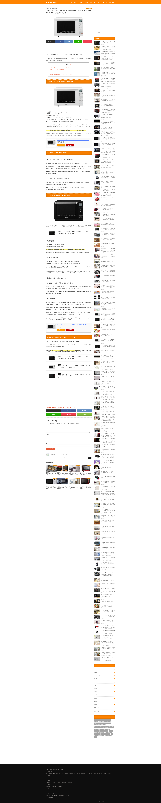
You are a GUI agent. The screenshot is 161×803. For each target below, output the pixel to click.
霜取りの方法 (70, 782)
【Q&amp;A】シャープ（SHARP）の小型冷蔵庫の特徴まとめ (108, 383)
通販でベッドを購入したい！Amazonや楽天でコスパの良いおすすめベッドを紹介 (108, 225)
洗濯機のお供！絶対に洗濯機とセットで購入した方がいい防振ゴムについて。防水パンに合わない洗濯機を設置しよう (108, 643)
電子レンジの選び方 (49, 773)
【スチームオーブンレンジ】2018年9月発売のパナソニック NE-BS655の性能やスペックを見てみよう (108, 320)
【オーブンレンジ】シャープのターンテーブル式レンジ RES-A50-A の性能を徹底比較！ (108, 127)
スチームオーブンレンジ (98, 726)
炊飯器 (91, 2)
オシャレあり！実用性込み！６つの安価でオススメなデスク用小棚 (108, 622)
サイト (47, 443)
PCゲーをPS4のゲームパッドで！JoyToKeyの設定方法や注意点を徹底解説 (107, 430)
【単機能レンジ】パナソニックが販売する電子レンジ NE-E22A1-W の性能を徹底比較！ (108, 145)
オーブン (102, 723)
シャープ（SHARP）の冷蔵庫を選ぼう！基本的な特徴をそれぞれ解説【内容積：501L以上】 (108, 435)
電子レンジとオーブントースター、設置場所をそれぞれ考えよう (108, 472)
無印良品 (102, 732)
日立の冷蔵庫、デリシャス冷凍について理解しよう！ (108, 309)
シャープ (104, 724)
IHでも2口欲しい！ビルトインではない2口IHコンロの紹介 (107, 600)
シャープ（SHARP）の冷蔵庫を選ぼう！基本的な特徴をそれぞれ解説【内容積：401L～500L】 (108, 413)
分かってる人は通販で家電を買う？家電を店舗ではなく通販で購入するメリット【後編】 (108, 627)
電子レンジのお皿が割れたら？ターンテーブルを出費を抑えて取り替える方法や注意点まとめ (108, 368)
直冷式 (106, 732)
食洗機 (95, 737)
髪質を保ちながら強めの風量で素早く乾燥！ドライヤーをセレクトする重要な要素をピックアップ (108, 424)
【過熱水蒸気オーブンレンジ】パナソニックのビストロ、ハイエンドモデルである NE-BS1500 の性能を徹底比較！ (108, 133)
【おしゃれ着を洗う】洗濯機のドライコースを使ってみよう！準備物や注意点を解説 (108, 234)
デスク (95, 727)
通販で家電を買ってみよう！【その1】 (51, 795)
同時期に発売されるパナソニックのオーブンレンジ (61, 74)
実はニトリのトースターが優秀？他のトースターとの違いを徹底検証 (108, 240)
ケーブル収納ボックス (98, 724)
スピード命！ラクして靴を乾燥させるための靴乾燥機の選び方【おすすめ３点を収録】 (108, 194)
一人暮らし (104, 729)
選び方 (95, 735)
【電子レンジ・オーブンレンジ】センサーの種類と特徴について (108, 43)
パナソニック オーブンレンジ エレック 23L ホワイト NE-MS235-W (72, 139)
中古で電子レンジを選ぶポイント (108, 773)
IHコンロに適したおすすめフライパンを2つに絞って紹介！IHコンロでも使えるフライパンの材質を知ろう (108, 590)
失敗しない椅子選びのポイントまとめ (108, 527)
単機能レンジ (96, 730)
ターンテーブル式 (107, 726)
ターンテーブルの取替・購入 (98, 773)
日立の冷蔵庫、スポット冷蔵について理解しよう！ (108, 292)
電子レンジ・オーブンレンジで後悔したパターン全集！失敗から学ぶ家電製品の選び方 (108, 204)
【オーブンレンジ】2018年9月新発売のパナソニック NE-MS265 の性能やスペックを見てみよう (108, 347)
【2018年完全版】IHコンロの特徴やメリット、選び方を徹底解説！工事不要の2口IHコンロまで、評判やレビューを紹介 (108, 418)
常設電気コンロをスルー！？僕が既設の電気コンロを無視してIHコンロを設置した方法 (108, 559)
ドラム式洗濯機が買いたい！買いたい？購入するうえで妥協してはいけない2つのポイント (108, 637)
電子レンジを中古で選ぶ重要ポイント (108, 276)
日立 (105, 730)
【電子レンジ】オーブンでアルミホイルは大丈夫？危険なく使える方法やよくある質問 (108, 48)
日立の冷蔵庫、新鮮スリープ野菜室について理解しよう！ (108, 330)
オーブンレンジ (66, 407)
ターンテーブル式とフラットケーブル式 (86, 773)
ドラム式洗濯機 (105, 727)
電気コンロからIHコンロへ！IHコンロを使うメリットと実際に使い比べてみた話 (108, 617)
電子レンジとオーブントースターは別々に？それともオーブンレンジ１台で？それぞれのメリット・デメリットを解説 (108, 188)
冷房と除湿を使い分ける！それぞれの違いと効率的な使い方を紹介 (108, 483)
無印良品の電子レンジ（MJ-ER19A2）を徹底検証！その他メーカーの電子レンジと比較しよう (107, 357)
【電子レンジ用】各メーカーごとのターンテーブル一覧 (108, 377)
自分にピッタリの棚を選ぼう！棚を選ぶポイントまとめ (108, 521)
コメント (48, 424)
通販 (99, 733)
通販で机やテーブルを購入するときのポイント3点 (108, 532)
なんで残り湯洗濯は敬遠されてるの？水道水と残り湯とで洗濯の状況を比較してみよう (108, 554)
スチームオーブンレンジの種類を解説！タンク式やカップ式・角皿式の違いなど (108, 63)
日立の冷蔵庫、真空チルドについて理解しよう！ (108, 335)
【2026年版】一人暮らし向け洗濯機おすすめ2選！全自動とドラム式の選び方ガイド (108, 649)
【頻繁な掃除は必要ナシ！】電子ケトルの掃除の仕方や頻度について (108, 451)
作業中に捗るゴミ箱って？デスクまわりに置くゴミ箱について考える (108, 517)
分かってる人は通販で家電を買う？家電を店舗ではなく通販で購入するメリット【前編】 (108, 632)
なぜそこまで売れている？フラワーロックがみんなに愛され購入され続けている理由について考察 (108, 511)
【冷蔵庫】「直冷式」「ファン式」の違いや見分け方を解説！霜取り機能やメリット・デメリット (108, 74)
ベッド (95, 685)
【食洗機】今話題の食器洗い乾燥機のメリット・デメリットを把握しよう (108, 266)
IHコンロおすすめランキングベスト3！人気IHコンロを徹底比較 (108, 606)
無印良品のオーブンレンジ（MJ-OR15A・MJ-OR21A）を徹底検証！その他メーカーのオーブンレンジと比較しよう (108, 121)
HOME (47, 765)
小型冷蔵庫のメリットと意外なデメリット (108, 584)
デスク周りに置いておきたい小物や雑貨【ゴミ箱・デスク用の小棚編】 (108, 499)
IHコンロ (82, 2)
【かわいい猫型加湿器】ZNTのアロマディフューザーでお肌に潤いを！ (108, 462)
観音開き (109, 732)
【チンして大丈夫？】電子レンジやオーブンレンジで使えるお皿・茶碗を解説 (108, 488)
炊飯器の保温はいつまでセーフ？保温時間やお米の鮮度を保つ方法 (108, 100)
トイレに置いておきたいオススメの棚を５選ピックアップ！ (108, 362)
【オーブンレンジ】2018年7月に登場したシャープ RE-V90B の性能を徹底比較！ (108, 106)
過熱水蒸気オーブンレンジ (105, 733)
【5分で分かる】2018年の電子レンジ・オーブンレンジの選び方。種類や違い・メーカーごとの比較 (108, 287)
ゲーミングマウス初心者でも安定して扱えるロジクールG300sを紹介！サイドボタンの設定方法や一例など (108, 456)
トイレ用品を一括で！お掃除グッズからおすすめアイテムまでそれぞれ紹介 (108, 326)
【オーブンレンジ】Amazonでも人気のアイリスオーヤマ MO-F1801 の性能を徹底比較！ (108, 116)
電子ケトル (96, 704)
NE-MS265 (60, 407)
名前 (47, 434)
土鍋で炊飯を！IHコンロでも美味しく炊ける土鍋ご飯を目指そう (108, 467)
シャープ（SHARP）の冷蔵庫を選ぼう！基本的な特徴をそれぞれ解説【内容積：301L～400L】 (108, 398)
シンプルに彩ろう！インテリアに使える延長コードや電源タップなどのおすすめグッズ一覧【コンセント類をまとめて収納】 (108, 440)
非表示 (70, 64)
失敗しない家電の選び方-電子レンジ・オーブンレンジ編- (107, 563)
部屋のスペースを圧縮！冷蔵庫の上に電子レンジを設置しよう (108, 183)
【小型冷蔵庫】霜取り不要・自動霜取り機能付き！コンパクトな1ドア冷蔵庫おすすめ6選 (108, 58)
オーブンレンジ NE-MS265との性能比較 (58, 71)
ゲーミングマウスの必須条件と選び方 (108, 477)
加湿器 (95, 691)
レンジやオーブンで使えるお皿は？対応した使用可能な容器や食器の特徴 (108, 95)
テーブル (96, 678)
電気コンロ (107, 735)
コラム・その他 (104, 2)
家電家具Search (51, 3)
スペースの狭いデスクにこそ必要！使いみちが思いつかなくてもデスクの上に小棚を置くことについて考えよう (108, 505)
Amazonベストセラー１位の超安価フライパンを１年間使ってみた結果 (108, 388)
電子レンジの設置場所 (65, 773)
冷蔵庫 (71, 2)
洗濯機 (86, 2)
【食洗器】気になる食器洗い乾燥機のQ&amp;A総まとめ (108, 260)
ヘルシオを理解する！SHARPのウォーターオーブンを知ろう (107, 209)
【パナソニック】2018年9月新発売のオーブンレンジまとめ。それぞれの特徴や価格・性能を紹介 (108, 298)
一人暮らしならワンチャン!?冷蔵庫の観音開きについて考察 (108, 445)
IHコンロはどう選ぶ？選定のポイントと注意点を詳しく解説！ (108, 596)
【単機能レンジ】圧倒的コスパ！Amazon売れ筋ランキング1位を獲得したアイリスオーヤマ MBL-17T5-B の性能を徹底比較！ (108, 150)
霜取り (111, 735)
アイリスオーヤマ (97, 723)
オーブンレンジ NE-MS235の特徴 (57, 69)
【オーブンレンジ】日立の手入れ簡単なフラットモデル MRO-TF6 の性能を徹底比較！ (108, 85)
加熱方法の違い (54, 786)
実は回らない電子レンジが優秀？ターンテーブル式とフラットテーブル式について (108, 373)
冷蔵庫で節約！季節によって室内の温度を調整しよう (108, 166)
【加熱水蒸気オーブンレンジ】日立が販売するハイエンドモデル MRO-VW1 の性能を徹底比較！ (108, 80)
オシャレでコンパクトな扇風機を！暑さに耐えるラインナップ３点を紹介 (108, 256)
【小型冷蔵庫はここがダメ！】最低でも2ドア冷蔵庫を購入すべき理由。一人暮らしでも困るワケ (108, 304)
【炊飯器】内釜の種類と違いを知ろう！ (108, 543)
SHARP (100, 721)
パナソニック (73, 407)
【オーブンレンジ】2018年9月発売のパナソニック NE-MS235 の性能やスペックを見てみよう (108, 314)
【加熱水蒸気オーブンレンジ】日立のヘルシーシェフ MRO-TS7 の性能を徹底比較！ (108, 111)
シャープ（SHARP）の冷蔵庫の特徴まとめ (107, 351)
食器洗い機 (96, 711)
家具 (95, 2)
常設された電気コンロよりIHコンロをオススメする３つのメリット (108, 611)
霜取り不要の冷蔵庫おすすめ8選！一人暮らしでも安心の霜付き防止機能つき (108, 68)
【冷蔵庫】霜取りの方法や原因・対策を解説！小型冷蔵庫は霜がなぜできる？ (108, 53)
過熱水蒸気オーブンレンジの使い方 (74, 773)
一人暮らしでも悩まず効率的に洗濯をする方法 (108, 281)
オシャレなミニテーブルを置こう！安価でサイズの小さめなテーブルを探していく (108, 408)
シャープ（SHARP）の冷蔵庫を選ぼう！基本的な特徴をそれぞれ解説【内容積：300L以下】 (108, 393)
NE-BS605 (100, 720)
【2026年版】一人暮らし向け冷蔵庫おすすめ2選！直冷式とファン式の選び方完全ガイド (108, 654)
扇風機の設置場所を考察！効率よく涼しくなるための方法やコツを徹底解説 (108, 245)
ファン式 (95, 729)
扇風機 (95, 694)
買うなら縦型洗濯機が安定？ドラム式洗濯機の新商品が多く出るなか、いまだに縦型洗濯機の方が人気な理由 (108, 493)
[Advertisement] (60, 50)
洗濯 (111, 730)
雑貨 (99, 2)
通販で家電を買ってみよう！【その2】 (64, 795)
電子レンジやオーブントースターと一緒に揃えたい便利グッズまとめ (108, 402)
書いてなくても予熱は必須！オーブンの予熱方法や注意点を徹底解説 (108, 219)
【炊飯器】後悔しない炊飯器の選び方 (108, 538)
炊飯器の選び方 (48, 786)
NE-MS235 (54, 407)
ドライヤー (96, 681)
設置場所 (95, 733)
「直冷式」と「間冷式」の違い (62, 782)
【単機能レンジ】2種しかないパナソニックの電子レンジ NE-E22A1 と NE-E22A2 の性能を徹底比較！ (108, 139)
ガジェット (96, 672)
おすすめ (103, 721)
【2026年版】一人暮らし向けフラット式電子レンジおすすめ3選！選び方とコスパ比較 (108, 659)
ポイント (99, 729)
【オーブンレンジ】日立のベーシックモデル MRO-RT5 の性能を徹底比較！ (108, 90)
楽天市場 (69, 145)
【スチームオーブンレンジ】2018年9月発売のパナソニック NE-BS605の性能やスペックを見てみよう (108, 341)
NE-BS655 (104, 720)
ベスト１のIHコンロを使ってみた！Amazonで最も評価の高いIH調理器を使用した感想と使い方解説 (104, 574)
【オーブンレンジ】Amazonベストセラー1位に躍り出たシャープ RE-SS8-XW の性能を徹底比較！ (108, 161)
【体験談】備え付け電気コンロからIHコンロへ (56, 769)
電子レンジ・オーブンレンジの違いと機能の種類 (108, 568)
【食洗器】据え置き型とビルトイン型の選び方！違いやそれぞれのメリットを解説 (108, 214)
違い (112, 733)
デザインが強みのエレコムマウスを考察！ (108, 198)
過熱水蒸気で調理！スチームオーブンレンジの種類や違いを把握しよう (108, 230)
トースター (99, 727)
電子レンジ (76, 2)
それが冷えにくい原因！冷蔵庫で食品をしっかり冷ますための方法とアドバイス (108, 172)
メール (48, 438)
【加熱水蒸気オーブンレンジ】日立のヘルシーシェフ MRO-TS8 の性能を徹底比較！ (108, 156)
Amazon (60, 145)
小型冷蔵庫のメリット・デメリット (51, 782)
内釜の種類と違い (60, 786)
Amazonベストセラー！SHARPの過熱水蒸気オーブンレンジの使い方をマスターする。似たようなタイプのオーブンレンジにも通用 (108, 250)
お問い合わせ (111, 2)
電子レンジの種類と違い (56, 773)
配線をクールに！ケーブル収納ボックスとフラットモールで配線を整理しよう (108, 272)
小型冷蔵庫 (102, 730)
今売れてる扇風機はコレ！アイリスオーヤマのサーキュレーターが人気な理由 (108, 177)
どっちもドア (108, 721)
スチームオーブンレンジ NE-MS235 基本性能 (59, 67)
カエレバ (62, 141)
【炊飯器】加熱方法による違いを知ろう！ (108, 548)
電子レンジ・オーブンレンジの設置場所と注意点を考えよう (108, 579)
